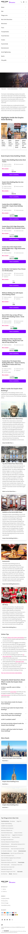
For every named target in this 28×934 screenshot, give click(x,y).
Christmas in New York (16, 864)
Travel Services (5, 36)
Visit (2, 11)
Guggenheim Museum (17, 835)
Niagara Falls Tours (5, 835)
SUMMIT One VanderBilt (7, 826)
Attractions (4, 23)
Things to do (4, 15)
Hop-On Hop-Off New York (16, 853)
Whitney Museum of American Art (9, 846)
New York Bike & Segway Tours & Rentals (11, 858)
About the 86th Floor (7, 443)
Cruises (3, 40)
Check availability (14, 174)
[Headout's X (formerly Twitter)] (12, 919)
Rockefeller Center (5, 837)
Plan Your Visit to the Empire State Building (11, 673)
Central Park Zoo (5, 848)
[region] (14, 137)
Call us (4, 889)
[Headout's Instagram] (4, 919)
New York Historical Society (17, 848)
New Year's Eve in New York (7, 867)
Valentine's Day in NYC (6, 869)
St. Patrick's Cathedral (6, 851)
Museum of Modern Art (6, 830)
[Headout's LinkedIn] (2, 919)
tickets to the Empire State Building (15, 637)
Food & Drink (4, 44)
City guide (3, 60)
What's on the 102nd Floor (8, 491)
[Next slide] (26, 131)
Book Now (4, 760)
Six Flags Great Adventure (7, 839)
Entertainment (5, 48)
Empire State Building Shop (9, 627)
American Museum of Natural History (10, 842)
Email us (5, 891)
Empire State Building (12, 88)
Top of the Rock (15, 837)
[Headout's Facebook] (9, 919)
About (2, 7)
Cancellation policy (5, 905)
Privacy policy (4, 900)
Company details (5, 898)
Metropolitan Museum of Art (18, 844)
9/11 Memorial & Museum (7, 828)
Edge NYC (19, 821)
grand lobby (13, 691)
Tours (2, 27)
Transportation (5, 31)
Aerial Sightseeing (5, 52)
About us (15, 874)
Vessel (15, 851)
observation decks (5, 695)
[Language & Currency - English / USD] (23, 2)
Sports (2, 56)
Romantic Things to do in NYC (8, 871)
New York (4, 88)
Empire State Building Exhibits (9, 538)
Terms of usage (4, 903)
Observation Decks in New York (8, 862)
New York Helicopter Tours (7, 855)
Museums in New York (6, 860)
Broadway (12, 821)
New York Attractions (6, 19)
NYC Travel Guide (5, 864)
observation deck (20, 661)
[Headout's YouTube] (7, 919)
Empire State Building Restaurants (10, 584)
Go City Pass (4, 874)
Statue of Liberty (18, 832)
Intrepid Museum (5, 844)
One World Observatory (6, 832)
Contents (6, 931)
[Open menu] (26, 2)
